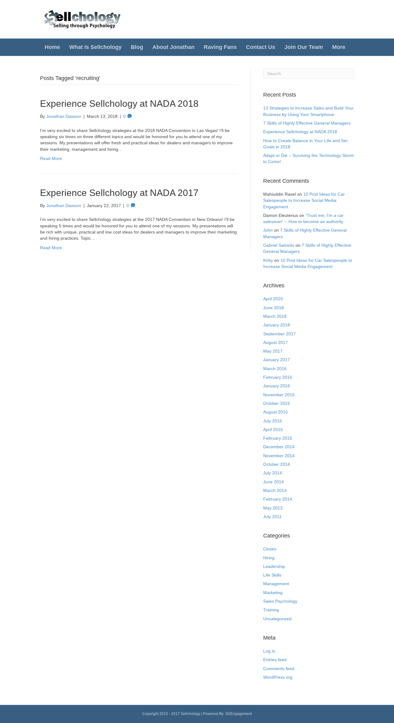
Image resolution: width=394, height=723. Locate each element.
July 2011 (272, 516)
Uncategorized (277, 618)
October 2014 (276, 464)
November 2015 (279, 394)
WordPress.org (277, 677)
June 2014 (273, 481)
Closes (269, 548)
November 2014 (279, 455)
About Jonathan (173, 47)
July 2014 (272, 472)
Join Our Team (303, 47)
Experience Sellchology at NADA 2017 (119, 193)
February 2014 (277, 499)
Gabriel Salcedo (278, 245)
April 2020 (273, 298)
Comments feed (278, 668)
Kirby (268, 260)
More (338, 47)
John (268, 230)
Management (276, 583)
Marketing (273, 592)
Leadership (274, 566)
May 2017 (273, 351)
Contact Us (260, 47)
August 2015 (275, 411)
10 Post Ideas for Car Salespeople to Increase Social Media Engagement (304, 200)
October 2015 (276, 403)
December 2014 (279, 446)
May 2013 (273, 507)
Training (271, 609)
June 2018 (273, 307)
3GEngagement (238, 714)
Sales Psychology (280, 601)
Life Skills (272, 575)
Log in (269, 651)
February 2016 (277, 377)
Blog (137, 47)
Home (52, 47)
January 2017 (276, 359)
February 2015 (277, 438)
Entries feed (275, 659)
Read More (51, 158)
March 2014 (275, 490)
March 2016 (275, 368)
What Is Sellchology (95, 47)
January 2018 (276, 324)
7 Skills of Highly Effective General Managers (307, 123)
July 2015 (272, 420)
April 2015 (273, 429)
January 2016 (276, 385)
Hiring (269, 557)
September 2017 (279, 333)
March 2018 (275, 316)
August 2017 (275, 342)
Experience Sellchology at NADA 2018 (119, 103)
